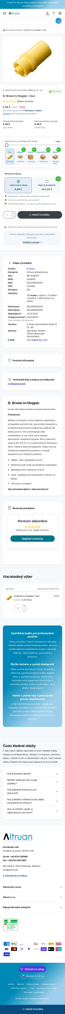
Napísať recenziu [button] (32, 538)
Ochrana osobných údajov (47, 988)
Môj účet (20, 984)
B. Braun (31, 268)
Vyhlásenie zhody (17, 383)
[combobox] (32, 20)
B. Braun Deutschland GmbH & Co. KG (23, 90)
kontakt (11, 984)
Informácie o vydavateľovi (34, 992)
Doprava (6, 113)
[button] (4, 13)
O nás (32, 988)
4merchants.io (44, 998)
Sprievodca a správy (19, 988)
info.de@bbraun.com (37, 340)
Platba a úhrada (33, 984)
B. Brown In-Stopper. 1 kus (35, 30)
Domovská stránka (13, 30)
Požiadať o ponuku (31, 242)
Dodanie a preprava (49, 984)
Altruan (25, 998)
